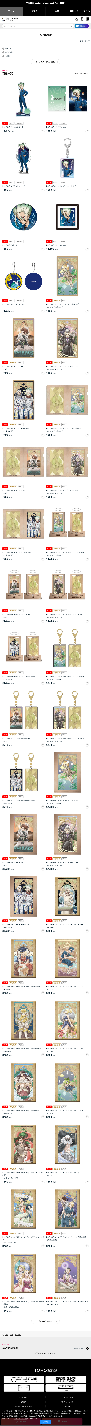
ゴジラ (34, 11)
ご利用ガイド (23, 1397)
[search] (71, 26)
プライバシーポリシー (68, 1402)
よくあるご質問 (68, 1397)
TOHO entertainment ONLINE (45, 3)
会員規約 (23, 1402)
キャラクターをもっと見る (45, 62)
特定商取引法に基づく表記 (23, 1406)
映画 (57, 11)
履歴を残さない (79, 1348)
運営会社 (68, 1406)
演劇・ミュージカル (80, 11)
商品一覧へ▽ (85, 41)
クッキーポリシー (20, 1418)
